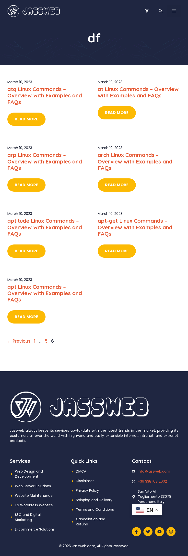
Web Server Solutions (33, 486)
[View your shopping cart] (147, 11)
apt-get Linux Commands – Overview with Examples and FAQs (135, 227)
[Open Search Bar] (160, 11)
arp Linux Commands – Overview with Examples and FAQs (44, 161)
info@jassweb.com (154, 471)
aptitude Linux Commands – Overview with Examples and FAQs (44, 227)
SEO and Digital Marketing (28, 517)
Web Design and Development (29, 474)
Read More (26, 119)
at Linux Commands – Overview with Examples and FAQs (138, 92)
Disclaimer (85, 480)
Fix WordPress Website (34, 505)
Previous (18, 341)
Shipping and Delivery (94, 500)
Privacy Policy (87, 490)
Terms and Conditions (95, 509)
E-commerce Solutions (35, 529)
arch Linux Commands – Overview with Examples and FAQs (135, 161)
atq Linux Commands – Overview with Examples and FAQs (44, 95)
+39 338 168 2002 (152, 481)
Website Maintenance (34, 495)
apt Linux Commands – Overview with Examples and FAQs (44, 293)
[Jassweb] (34, 11)
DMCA (81, 471)
